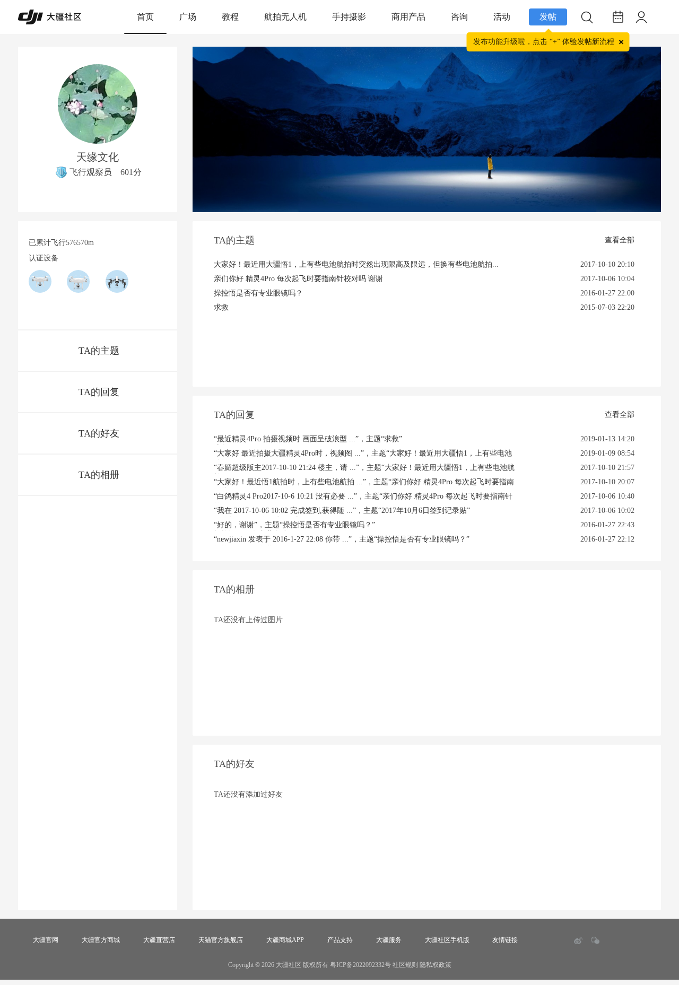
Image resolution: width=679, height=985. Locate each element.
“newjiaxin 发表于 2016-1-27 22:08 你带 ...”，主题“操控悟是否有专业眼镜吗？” (341, 540)
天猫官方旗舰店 (220, 940)
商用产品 (408, 16)
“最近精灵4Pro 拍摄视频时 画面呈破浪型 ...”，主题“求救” (308, 440)
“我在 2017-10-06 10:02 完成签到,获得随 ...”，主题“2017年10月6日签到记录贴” (342, 512)
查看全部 (619, 240)
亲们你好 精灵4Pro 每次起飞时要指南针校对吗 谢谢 (298, 279)
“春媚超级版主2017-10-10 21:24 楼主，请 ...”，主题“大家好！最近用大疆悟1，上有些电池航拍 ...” (364, 469)
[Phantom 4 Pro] (78, 281)
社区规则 (405, 965)
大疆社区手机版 (447, 940)
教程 (230, 16)
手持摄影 (349, 16)
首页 (145, 16)
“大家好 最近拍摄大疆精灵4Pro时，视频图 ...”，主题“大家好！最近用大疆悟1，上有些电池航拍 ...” (363, 454)
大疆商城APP (285, 940)
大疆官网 (45, 940)
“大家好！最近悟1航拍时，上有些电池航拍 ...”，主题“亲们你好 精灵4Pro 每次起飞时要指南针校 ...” (364, 483)
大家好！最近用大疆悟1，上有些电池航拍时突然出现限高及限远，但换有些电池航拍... (356, 264)
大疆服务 (389, 940)
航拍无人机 (285, 16)
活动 (501, 16)
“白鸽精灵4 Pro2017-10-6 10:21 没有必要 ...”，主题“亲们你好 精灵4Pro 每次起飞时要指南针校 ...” (363, 497)
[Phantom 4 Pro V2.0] (40, 281)
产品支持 (340, 940)
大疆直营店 (159, 940)
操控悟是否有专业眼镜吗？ (258, 293)
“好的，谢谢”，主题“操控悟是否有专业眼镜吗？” (294, 526)
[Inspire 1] (117, 281)
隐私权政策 (435, 965)
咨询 (459, 16)
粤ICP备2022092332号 (360, 965)
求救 (221, 307)
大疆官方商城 (101, 940)
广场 (187, 16)
